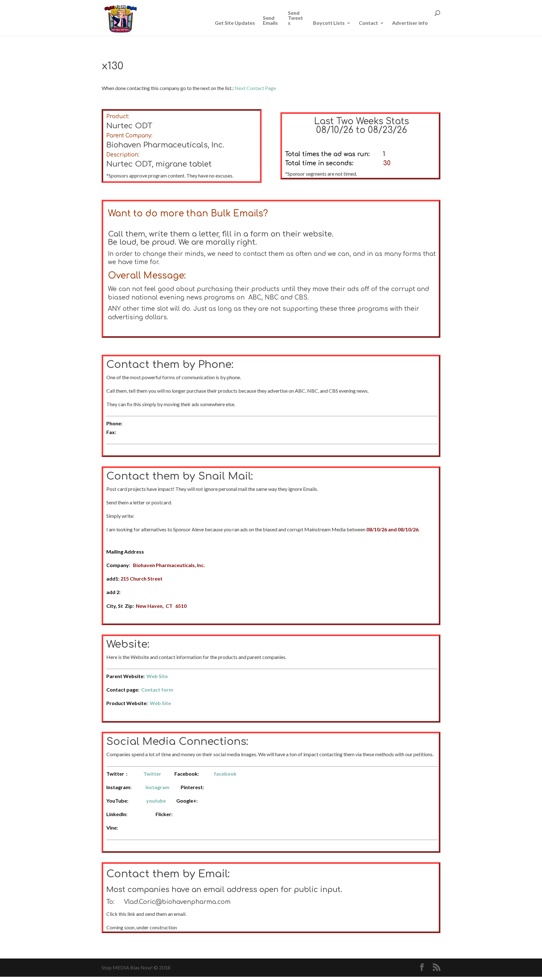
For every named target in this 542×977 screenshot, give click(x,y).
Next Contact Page (255, 88)
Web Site (157, 676)
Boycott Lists (329, 23)
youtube (156, 801)
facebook (225, 774)
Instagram (157, 787)
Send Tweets (295, 18)
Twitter (152, 774)
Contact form (157, 690)
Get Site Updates (235, 23)
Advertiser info (410, 23)
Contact (368, 23)
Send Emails (270, 20)
